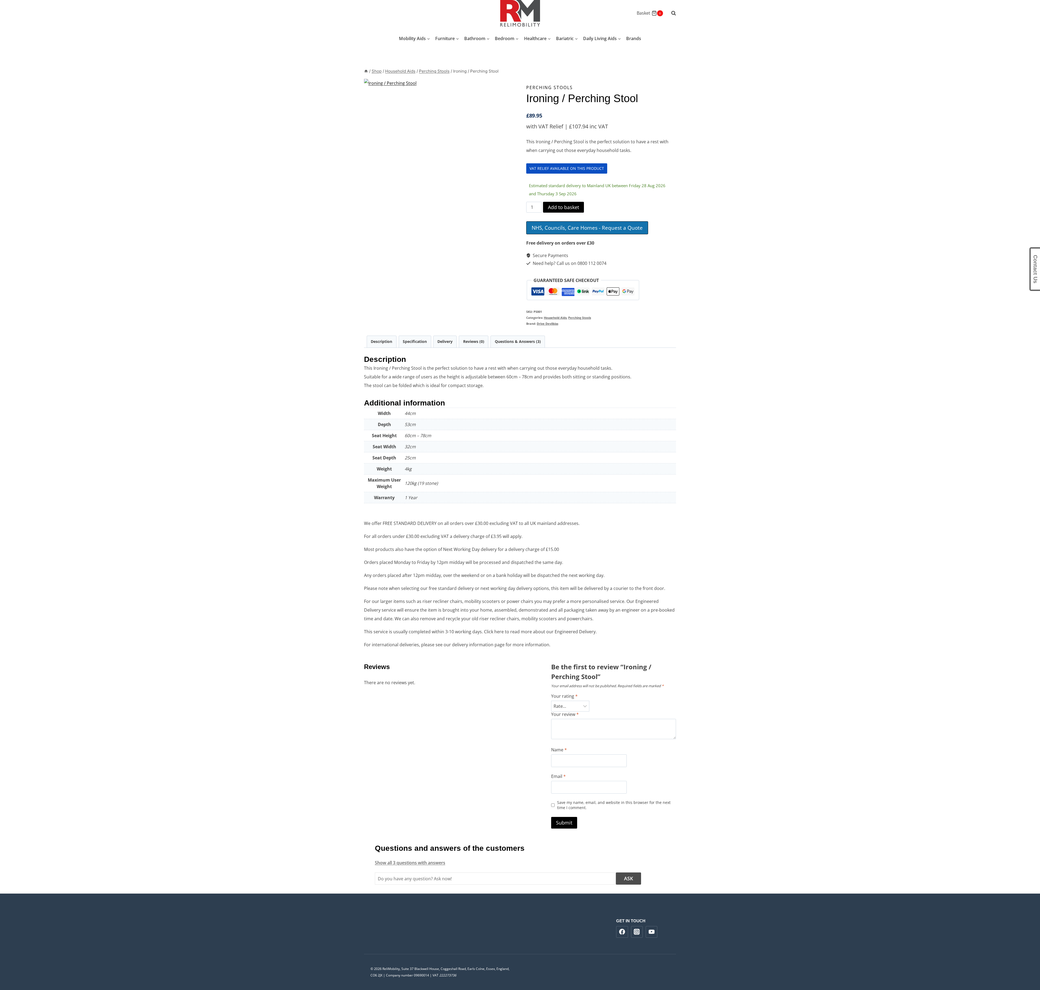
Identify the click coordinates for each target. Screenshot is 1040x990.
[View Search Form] (671, 13)
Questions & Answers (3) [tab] (518, 341)
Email (558, 776)
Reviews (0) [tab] (473, 341)
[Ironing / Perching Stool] (472, 187)
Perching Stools (549, 87)
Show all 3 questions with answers (410, 863)
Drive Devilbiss (547, 324)
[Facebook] (622, 932)
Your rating (564, 696)
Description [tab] (381, 341)
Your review (565, 714)
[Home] (366, 71)
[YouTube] (652, 932)
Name (559, 750)
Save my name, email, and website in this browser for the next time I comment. (614, 805)
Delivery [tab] (445, 341)
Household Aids (555, 318)
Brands (633, 38)
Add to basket (563, 207)
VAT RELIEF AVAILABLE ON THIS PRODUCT (566, 168)
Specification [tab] (415, 341)
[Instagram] (637, 932)
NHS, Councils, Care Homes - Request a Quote (587, 227)
